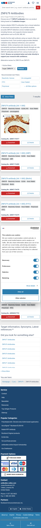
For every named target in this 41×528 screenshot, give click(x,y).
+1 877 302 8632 (11, 494)
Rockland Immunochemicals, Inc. (12, 503)
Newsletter (5, 401)
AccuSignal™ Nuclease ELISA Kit (12, 426)
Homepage (6, 382)
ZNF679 (20, 382)
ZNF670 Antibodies (8, 368)
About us (5, 515)
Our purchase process (9, 441)
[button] (5, 371)
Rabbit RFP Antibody (8, 429)
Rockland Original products (11, 433)
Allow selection (20, 298)
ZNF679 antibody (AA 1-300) (13, 105)
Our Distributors (7, 448)
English (14, 509)
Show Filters (9, 97)
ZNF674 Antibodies (8, 354)
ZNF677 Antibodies (8, 340)
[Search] (38, 7)
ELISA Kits (5, 437)
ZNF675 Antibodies (8, 349)
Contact (4, 394)
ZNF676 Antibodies (8, 344)
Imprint (11, 515)
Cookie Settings (28, 515)
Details (31, 142)
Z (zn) (14, 382)
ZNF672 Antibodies (8, 358)
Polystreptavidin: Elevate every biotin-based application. (20, 422)
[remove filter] (14, 69)
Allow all (20, 292)
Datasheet (11, 142)
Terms (37, 515)
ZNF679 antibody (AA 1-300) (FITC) (16, 204)
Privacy (18, 515)
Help (3, 397)
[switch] (36, 266)
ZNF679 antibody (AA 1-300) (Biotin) (16, 178)
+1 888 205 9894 (9, 496)
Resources (5, 405)
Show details (30, 286)
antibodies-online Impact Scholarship (14, 445)
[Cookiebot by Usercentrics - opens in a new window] (30, 228)
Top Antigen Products (9, 409)
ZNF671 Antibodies (8, 363)
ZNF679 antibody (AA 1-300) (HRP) (16, 153)
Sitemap (4, 413)
